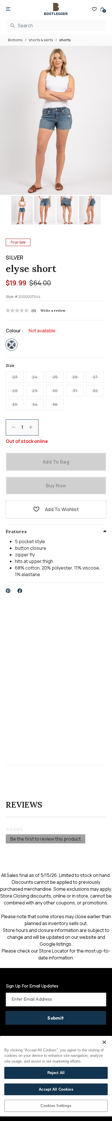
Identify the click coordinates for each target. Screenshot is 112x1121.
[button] (36, 509)
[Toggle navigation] (8, 9)
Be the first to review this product (47, 839)
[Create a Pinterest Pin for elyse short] (8, 590)
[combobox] (56, 25)
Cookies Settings (55, 1106)
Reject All (56, 1073)
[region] (56, 1076)
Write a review (52, 310)
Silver (14, 257)
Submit (55, 1018)
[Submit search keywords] (13, 25)
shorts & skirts (41, 40)
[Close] (104, 1042)
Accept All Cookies (56, 1089)
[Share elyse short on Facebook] (20, 590)
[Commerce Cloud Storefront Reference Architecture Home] (56, 9)
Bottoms (15, 40)
